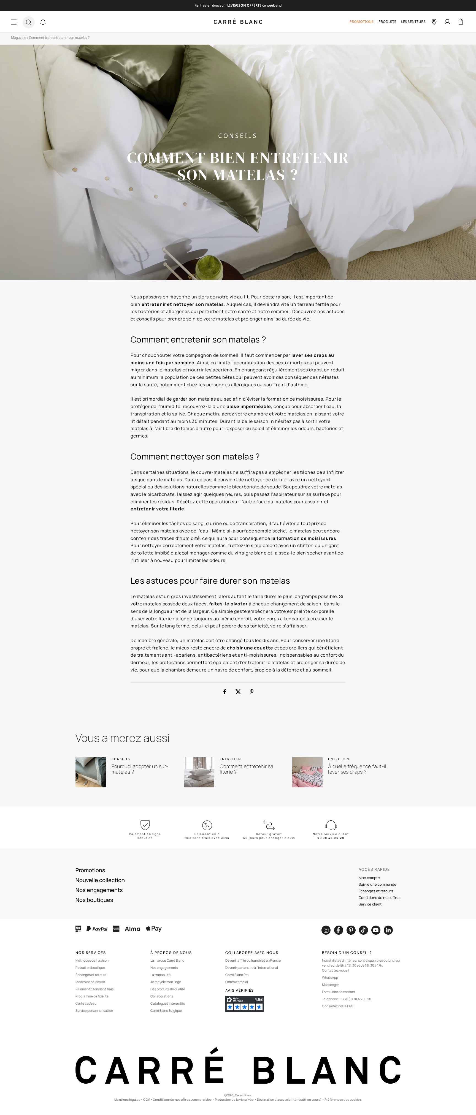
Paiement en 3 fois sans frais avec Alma (207, 836)
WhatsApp (330, 977)
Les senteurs (413, 21)
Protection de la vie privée (234, 1099)
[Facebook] (338, 930)
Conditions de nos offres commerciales (182, 1099)
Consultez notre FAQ (337, 1006)
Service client (370, 904)
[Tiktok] (363, 930)
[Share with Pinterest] (251, 692)
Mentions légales (127, 1099)
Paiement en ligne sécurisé (145, 836)
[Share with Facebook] (224, 692)
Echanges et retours (376, 890)
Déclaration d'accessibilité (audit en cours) (289, 1099)
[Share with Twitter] (238, 692)
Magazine (18, 37)
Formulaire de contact (338, 991)
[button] (43, 22)
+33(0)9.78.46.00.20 (355, 999)
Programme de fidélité (92, 996)
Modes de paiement (90, 982)
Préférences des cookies (343, 1099)
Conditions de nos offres (380, 897)
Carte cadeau (85, 1003)
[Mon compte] (447, 21)
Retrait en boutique (90, 967)
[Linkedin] (388, 930)
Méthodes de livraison (92, 960)
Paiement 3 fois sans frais (94, 989)
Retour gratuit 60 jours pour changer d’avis (269, 836)
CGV (146, 1099)
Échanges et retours (90, 974)
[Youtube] (375, 930)
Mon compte (369, 877)
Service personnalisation (94, 1010)
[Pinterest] (351, 930)
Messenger (330, 984)
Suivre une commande (377, 884)
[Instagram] (326, 930)
